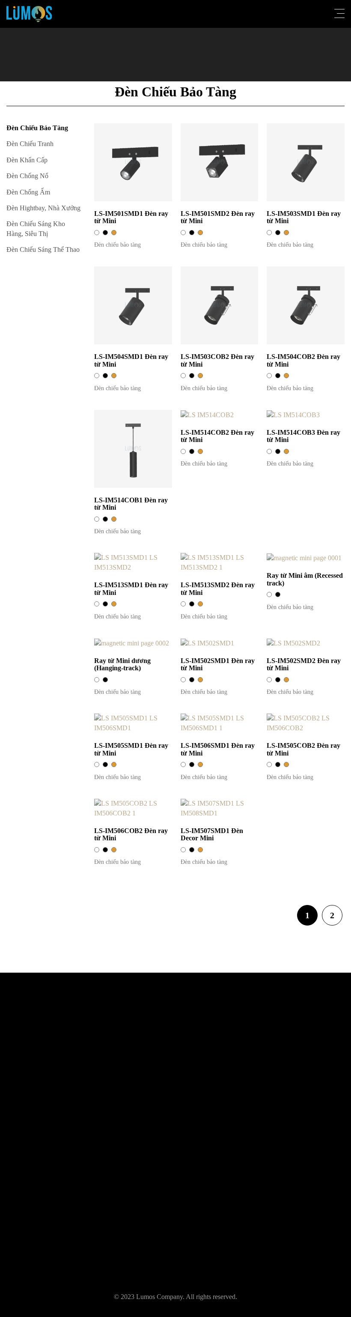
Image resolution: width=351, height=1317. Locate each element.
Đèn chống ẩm (28, 192)
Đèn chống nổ (27, 175)
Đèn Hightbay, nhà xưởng (43, 208)
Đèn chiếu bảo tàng (37, 127)
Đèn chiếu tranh (30, 143)
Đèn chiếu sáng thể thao (43, 249)
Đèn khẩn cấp (27, 160)
